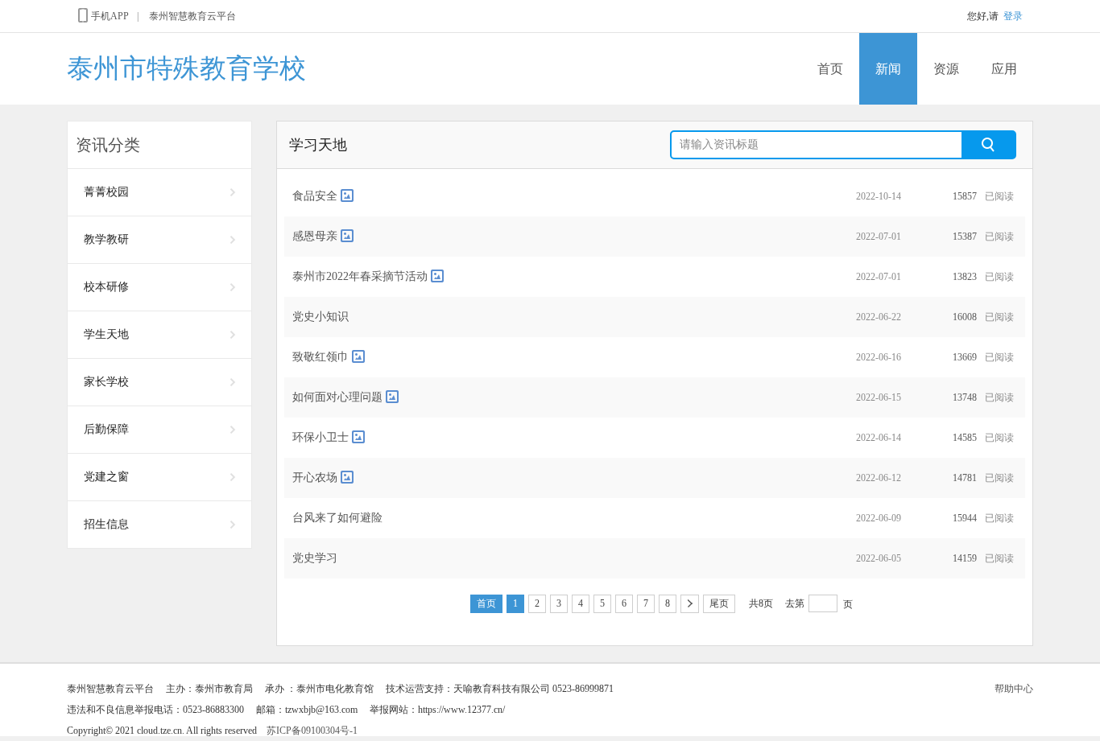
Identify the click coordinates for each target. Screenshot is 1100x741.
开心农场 (314, 477)
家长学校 (106, 382)
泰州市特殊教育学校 (186, 68)
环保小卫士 (320, 437)
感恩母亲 (314, 236)
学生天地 (106, 334)
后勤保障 (106, 429)
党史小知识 (320, 317)
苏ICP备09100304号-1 (312, 730)
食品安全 (314, 196)
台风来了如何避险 (337, 518)
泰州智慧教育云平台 (192, 16)
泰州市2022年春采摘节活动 (360, 276)
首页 (830, 69)
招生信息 (106, 524)
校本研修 (106, 287)
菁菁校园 (106, 192)
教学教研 (106, 239)
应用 (1004, 69)
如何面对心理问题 (337, 397)
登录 (1013, 16)
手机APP (110, 16)
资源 (946, 69)
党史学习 (314, 558)
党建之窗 (106, 477)
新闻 (888, 69)
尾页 (719, 603)
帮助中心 (1014, 688)
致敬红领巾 (320, 357)
